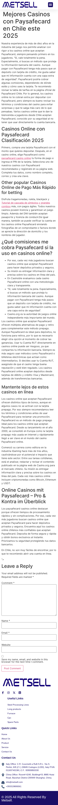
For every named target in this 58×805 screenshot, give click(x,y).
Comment (7, 583)
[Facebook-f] (2, 692)
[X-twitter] (14, 692)
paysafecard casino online (16, 158)
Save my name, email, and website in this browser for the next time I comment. (24, 660)
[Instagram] (8, 692)
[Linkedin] (19, 692)
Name (5, 621)
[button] (50, 4)
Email (5, 632)
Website (5, 645)
